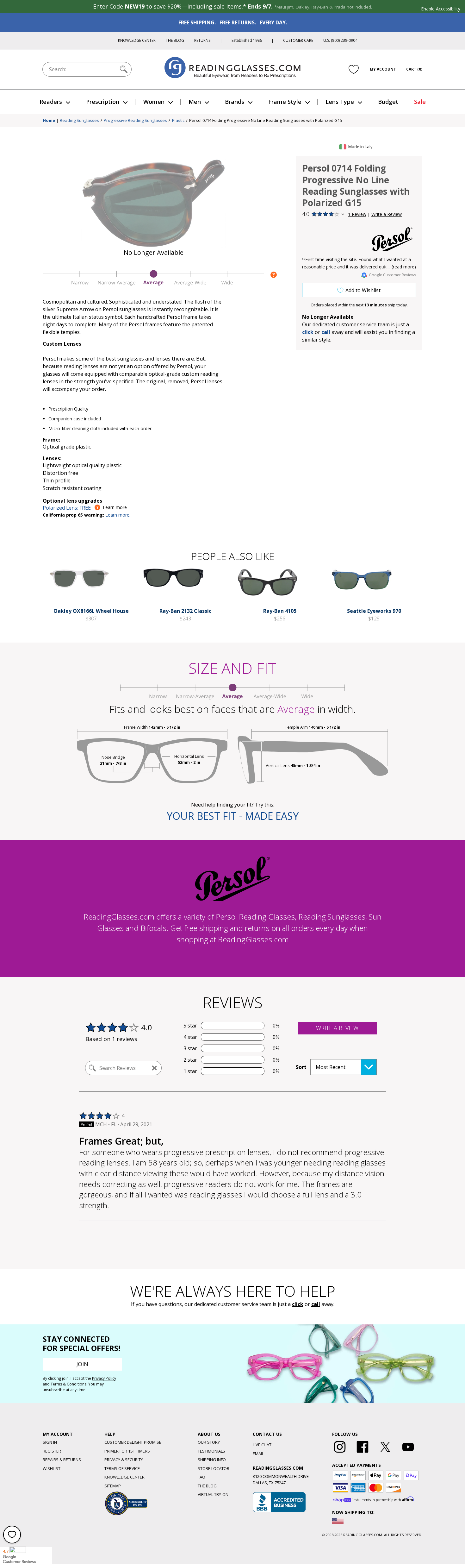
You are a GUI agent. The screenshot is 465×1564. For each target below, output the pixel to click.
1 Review (357, 214)
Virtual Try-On (213, 1494)
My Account (383, 69)
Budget (388, 101)
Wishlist (51, 1468)
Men (195, 101)
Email (258, 1453)
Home (49, 120)
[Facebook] (362, 1453)
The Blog (175, 40)
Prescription (102, 101)
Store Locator (213, 1468)
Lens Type (340, 101)
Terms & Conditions (68, 1384)
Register (52, 1451)
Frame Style (284, 101)
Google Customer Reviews (392, 275)
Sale (420, 101)
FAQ (201, 1477)
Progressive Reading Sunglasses (135, 120)
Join (82, 1364)
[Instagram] (339, 1453)
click (297, 1304)
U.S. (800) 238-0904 (340, 40)
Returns (202, 40)
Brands (234, 101)
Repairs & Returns (62, 1459)
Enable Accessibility (440, 9)
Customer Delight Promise (132, 1442)
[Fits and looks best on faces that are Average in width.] (153, 283)
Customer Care (298, 40)
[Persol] (392, 239)
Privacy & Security (123, 1459)
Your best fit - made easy (233, 816)
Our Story (209, 1442)
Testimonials (211, 1451)
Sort (301, 1067)
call (325, 332)
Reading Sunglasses (79, 120)
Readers (51, 101)
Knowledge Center (137, 40)
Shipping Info (212, 1459)
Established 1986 (247, 40)
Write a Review (386, 214)
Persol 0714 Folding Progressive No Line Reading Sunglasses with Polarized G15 (265, 120)
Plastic (178, 120)
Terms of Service (122, 1468)
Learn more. (117, 515)
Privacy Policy (104, 1378)
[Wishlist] (354, 69)
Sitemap (112, 1486)
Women (153, 101)
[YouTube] (408, 1453)
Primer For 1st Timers (127, 1451)
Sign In (50, 1442)
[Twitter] (385, 1453)
